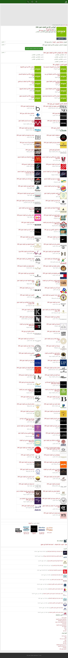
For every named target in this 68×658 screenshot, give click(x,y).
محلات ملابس (29, 108)
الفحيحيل (30, 99)
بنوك (41, 556)
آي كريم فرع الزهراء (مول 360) (27, 469)
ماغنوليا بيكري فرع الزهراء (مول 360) (51, 491)
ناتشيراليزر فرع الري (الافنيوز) (61, 625)
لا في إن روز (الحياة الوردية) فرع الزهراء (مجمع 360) (52, 382)
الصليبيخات (56, 69)
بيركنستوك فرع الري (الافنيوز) (41, 533)
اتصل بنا (40, 655)
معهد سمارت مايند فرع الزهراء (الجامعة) (56, 598)
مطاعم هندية (29, 253)
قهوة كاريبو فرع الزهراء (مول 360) (26, 186)
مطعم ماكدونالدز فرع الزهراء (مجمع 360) (26, 157)
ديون (65, 640)
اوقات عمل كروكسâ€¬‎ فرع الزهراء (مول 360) (55, 53)
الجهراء (38, 570)
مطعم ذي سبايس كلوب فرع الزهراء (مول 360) (51, 470)
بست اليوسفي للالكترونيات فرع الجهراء (56, 570)
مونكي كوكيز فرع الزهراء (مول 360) (51, 266)
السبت (65, 61)
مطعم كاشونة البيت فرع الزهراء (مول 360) (25, 281)
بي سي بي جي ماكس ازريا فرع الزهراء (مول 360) (27, 419)
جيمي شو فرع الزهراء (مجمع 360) (52, 418)
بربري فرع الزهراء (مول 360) (53, 396)
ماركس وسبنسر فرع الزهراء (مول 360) (25, 200)
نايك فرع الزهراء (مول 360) (53, 237)
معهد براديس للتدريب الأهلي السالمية (56, 612)
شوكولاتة (56, 348)
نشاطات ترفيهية (29, 130)
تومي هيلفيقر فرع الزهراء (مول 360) (51, 273)
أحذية (64, 25)
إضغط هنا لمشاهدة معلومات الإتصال (33, 48)
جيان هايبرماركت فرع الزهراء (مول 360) (52, 259)
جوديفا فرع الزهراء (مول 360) (53, 346)
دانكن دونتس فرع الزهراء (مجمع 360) (25, 215)
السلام (42, 575)
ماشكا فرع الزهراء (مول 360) (27, 455)
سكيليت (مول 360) (30, 149)
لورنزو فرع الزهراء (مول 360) (53, 484)
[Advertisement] (34, 14)
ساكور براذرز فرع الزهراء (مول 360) (52, 476)
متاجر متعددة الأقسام (28, 202)
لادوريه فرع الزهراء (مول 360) (27, 411)
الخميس (64, 59)
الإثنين (42, 55)
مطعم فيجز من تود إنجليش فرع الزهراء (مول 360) (27, 499)
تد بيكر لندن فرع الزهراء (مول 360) (26, 338)
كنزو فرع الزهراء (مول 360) (28, 309)
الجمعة (42, 59)
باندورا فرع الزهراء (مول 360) (53, 324)
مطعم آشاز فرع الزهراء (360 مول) (26, 251)
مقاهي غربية (29, 188)
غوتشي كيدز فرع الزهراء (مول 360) (52, 244)
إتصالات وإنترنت (55, 166)
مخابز (57, 493)
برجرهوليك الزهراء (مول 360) (53, 135)
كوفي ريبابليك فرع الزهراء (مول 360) (25, 447)
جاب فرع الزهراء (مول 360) (54, 360)
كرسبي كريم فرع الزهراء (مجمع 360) (25, 193)
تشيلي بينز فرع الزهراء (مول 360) (26, 353)
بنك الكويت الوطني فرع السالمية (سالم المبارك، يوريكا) (53, 556)
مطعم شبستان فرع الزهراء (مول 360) (25, 404)
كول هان (64, 641)
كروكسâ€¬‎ (48, 29)
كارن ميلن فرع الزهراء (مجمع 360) (26, 375)
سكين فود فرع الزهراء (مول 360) (52, 411)
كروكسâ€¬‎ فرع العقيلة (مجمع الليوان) (53, 89)
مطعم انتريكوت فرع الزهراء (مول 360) (25, 367)
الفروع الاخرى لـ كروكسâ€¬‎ (60, 64)
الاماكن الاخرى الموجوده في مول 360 (57, 104)
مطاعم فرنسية (29, 268)
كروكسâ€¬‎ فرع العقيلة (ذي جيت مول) (52, 74)
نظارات (31, 355)
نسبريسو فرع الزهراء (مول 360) (27, 317)
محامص (56, 211)
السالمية (30, 77)
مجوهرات (56, 326)
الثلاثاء (65, 57)
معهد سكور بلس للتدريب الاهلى (57, 579)
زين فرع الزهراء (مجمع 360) (28, 164)
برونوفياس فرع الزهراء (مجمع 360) (52, 455)
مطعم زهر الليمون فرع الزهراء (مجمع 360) (25, 426)
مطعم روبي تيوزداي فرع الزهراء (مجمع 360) (27, 324)
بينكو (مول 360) (56, 113)
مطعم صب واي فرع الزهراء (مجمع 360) (52, 179)
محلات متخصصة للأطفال (53, 108)
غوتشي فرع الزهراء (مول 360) (27, 237)
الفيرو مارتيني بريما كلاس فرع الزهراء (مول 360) (51, 281)
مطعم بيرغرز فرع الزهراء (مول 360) (52, 142)
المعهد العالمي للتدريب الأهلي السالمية (56, 584)
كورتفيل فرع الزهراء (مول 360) (53, 433)
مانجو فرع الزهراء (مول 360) (27, 222)
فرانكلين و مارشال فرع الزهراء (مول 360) (52, 440)
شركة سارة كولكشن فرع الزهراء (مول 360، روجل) (51, 310)
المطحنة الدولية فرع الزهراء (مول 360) (52, 208)
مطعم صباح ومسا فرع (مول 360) (26, 382)
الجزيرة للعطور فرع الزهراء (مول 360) (25, 244)
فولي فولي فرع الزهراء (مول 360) (52, 462)
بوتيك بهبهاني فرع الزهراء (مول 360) (25, 258)
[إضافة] (32, 1)
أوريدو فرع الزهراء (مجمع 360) (53, 164)
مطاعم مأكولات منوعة (27, 124)
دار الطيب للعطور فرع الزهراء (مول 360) (52, 193)
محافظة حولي (60, 42)
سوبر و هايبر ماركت (54, 262)
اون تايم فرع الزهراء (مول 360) (53, 200)
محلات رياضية (55, 239)
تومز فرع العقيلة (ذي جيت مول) (26, 533)
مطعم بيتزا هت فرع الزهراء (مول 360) (25, 179)
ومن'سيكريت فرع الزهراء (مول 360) (52, 513)
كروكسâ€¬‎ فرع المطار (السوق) (27, 88)
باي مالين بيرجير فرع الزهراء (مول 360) (51, 498)
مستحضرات (56, 231)
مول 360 (41, 30)
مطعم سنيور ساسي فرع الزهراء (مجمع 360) (27, 440)
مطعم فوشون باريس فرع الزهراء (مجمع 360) (26, 390)
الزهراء (47, 30)
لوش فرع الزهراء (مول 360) (53, 331)
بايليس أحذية (49, 532)
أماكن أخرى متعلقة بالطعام (26, 319)
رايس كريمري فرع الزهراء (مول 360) (26, 476)
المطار (31, 91)
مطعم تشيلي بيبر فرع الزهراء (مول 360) (26, 433)
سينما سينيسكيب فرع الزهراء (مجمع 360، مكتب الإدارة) (26, 172)
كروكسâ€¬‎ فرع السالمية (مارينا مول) (51, 96)
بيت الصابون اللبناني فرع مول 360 (52, 229)
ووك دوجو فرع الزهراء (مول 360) (26, 462)
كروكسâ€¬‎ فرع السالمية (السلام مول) (26, 74)
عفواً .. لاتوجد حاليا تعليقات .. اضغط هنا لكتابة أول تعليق (54, 544)
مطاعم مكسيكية (29, 436)
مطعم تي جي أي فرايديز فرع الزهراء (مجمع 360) (51, 223)
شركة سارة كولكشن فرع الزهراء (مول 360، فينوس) (25, 302)
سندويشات (56, 182)
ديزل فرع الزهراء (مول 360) (53, 120)
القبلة (57, 85)
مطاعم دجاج (55, 160)
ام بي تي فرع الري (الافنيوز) (61, 644)
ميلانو (65, 628)
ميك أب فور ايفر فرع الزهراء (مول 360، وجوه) (26, 208)
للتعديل (3, 42)
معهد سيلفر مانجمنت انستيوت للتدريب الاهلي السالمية (53, 593)
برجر (57, 137)
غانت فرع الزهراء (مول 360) (53, 302)
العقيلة (56, 77)
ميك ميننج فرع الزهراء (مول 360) (26, 128)
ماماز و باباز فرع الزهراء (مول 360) (52, 367)
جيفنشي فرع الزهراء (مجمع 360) (52, 317)
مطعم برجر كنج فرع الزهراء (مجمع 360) (52, 186)
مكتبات (31, 115)
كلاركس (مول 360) (55, 128)
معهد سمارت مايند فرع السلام (57, 575)
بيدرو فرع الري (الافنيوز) (34, 533)
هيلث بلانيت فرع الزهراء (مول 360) (52, 404)
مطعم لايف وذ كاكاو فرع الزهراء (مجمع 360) (52, 353)
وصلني (66, 25)
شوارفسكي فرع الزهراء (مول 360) (26, 273)
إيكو (65, 637)
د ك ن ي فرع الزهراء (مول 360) (27, 287)
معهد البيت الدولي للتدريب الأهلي (57, 607)
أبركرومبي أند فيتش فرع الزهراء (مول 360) (51, 506)
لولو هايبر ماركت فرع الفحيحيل (57, 565)
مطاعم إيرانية (29, 406)
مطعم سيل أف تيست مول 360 (27, 142)
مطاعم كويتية (29, 284)
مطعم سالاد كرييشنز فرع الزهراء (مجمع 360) (52, 390)
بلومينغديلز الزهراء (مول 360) (27, 106)
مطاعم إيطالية (29, 152)
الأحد (65, 55)
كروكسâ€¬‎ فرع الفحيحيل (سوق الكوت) (26, 96)
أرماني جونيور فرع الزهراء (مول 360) (51, 106)
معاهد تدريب (48, 575)
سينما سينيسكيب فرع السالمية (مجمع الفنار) (55, 551)
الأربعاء (41, 57)
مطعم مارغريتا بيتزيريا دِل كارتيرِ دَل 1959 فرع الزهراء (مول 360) (52, 448)
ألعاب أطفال (55, 290)
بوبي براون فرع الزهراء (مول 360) (52, 426)
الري (31, 69)
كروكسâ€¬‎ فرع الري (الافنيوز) (27, 67)
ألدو (65, 629)
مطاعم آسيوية (29, 464)
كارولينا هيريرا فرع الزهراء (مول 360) (51, 251)
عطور (57, 196)
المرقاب (30, 85)
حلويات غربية (29, 195)
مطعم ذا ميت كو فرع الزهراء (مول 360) (26, 121)
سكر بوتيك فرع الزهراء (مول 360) (26, 484)
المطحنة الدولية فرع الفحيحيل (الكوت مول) (55, 561)
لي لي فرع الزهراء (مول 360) (27, 396)
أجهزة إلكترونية (44, 570)
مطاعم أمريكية (55, 226)
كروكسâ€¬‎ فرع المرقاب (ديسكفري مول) (26, 82)
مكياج (31, 211)
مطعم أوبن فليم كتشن (54, 149)
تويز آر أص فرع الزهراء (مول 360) (52, 287)
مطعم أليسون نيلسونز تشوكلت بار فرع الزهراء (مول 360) (25, 491)
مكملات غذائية (55, 406)
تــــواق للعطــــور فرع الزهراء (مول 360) (52, 339)
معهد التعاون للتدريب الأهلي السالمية (56, 603)
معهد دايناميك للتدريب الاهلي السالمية (56, 589)
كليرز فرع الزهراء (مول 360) (28, 505)
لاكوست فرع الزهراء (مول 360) (27, 295)
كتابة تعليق (60, 39)
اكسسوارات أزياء (29, 305)
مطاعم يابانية (29, 333)
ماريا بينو (64, 631)
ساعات (57, 202)
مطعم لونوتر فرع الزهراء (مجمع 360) (25, 266)
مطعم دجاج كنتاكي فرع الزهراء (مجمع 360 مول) (51, 157)
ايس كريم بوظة (55, 298)
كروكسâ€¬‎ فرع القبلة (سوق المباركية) (53, 82)
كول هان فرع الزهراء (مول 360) (27, 360)
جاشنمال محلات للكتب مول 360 (27, 113)
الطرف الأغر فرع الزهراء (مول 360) (26, 229)
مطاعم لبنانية (29, 384)
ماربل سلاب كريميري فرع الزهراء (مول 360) (51, 295)
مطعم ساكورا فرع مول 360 (28, 331)
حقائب (31, 290)
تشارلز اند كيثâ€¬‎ (63, 639)
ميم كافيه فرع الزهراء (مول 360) (52, 375)
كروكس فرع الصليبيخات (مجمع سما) (51, 67)
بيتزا (31, 181)
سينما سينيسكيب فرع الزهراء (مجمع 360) (51, 172)
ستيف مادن (19, 532)
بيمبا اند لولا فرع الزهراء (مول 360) (26, 346)
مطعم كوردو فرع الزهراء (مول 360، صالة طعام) (52, 215)
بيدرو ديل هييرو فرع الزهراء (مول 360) (25, 135)
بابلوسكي (64, 647)
